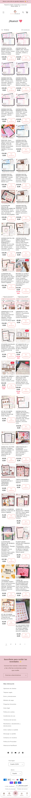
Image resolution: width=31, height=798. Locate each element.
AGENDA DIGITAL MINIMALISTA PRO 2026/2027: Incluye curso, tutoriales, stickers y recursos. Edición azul (7, 178)
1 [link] (6, 644)
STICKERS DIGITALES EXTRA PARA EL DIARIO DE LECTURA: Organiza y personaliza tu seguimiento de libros (8, 348)
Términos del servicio (9, 720)
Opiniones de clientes (9, 688)
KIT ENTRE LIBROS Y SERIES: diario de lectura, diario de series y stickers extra (7, 378)
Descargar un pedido (9, 733)
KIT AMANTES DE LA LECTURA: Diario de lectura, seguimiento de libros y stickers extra (22, 347)
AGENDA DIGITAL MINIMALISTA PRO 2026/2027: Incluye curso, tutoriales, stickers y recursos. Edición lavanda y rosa (22, 81)
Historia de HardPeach (10, 745)
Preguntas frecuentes (9, 704)
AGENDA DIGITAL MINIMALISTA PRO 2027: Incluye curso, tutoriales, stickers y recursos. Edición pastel (7, 112)
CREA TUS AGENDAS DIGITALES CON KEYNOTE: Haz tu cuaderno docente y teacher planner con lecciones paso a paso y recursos (22, 381)
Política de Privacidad (9, 741)
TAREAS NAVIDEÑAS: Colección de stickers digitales (22, 481)
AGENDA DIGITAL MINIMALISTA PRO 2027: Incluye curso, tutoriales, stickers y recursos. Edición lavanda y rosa (7, 81)
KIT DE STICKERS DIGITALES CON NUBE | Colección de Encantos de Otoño (8, 616)
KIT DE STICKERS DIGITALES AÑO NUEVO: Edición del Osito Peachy (7, 413)
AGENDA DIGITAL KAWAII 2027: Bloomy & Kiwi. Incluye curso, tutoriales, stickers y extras (22, 51)
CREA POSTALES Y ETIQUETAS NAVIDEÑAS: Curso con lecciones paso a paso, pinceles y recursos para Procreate (22, 451)
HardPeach (11, 786)
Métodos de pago (8, 700)
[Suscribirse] (25, 675)
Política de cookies (9, 712)
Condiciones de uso (9, 716)
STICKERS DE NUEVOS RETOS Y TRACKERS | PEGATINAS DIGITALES (7, 482)
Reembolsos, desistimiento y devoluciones (11, 725)
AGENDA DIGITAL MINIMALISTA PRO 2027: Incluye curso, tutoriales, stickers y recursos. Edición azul (22, 143)
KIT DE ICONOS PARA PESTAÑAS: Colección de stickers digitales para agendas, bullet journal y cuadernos (22, 628)
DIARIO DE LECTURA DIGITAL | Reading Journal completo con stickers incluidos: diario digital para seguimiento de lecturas (7, 451)
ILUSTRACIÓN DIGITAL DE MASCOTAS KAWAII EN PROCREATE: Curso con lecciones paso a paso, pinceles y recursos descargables (8, 210)
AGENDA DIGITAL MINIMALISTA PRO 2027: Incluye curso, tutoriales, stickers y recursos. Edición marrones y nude (22, 178)
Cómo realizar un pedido (10, 729)
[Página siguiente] (25, 644)
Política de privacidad (10, 789)
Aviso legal (6, 708)
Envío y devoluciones (9, 696)
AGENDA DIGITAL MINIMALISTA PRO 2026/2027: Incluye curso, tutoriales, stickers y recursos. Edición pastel (21, 112)
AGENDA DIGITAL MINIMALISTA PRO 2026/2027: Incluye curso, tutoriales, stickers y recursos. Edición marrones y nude (21, 210)
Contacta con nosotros (10, 737)
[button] (3, 12)
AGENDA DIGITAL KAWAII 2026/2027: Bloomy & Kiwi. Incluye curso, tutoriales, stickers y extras (8, 51)
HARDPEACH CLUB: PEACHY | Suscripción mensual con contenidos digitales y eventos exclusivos (22, 314)
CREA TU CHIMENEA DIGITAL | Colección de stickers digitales (8, 511)
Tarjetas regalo (7, 692)
